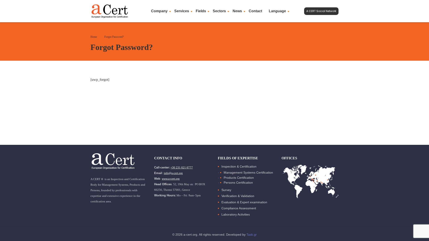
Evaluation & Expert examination (244, 202)
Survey (226, 190)
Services (181, 11)
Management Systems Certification (248, 172)
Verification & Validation (237, 196)
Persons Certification (238, 182)
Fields (201, 11)
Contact (255, 11)
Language (277, 11)
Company (159, 11)
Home (93, 36)
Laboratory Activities (235, 214)
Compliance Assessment (238, 208)
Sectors (219, 11)
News (237, 11)
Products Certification (239, 177)
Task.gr (251, 234)
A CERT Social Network (321, 11)
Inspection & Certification (239, 166)
